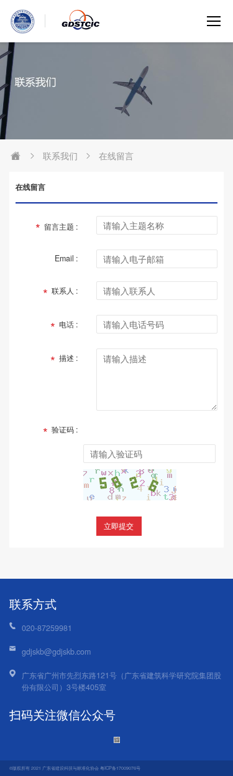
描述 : (64, 361)
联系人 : (60, 293)
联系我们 (60, 155)
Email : (66, 258)
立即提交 (119, 525)
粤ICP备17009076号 (120, 768)
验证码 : (60, 432)
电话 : (64, 327)
